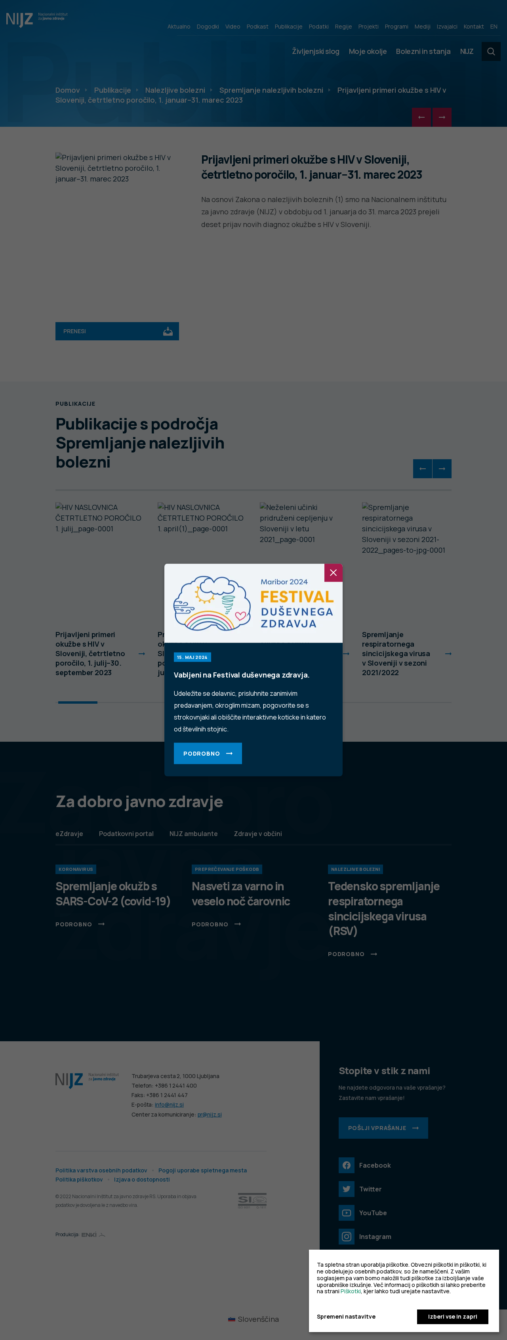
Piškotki (351, 1291)
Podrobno (201, 753)
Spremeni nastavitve (346, 1316)
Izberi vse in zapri (452, 1316)
